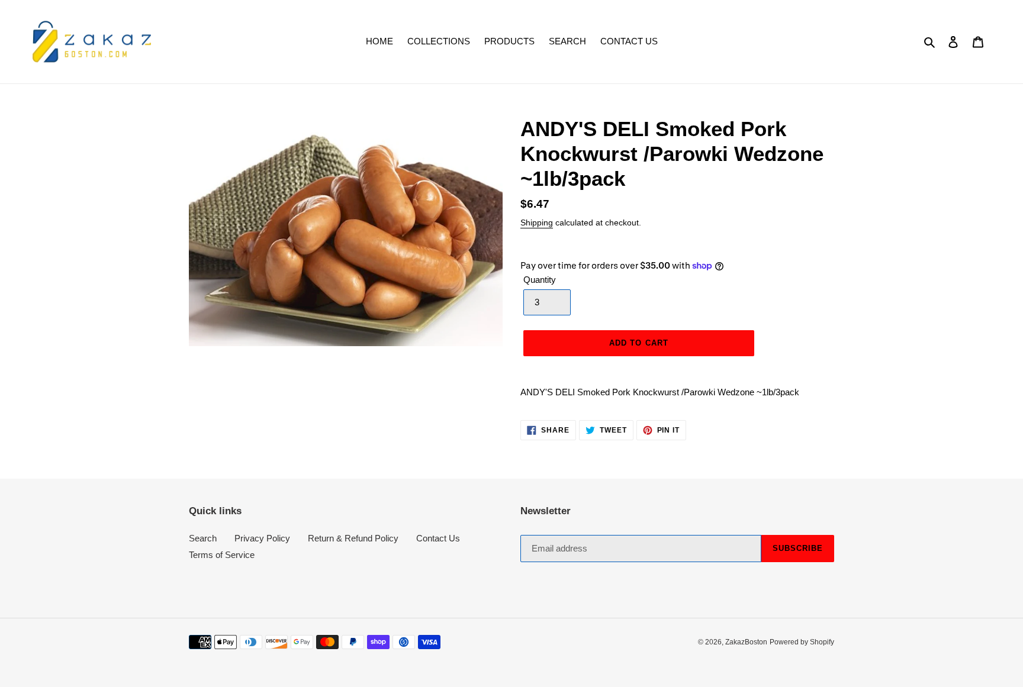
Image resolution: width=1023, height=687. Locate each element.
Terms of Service (222, 555)
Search (203, 538)
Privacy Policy (262, 538)
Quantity (539, 280)
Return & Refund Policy (353, 538)
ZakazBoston (746, 642)
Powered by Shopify (802, 642)
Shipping (536, 222)
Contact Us (438, 538)
